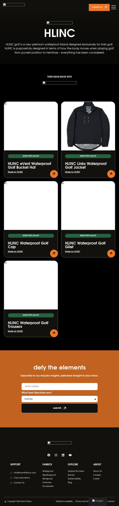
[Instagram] (56, 455)
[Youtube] (70, 455)
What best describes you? (37, 393)
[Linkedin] (63, 455)
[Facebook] (49, 455)
